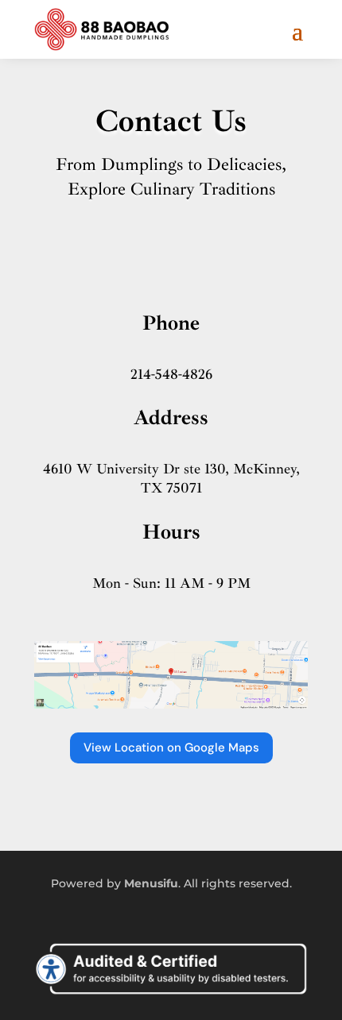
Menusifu (151, 883)
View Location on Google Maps (171, 747)
